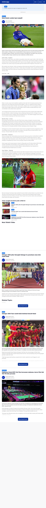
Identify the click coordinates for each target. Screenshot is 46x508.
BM (35, 1)
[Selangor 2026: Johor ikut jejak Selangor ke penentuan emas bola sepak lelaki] (6, 204)
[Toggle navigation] (44, 2)
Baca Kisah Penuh (23, 305)
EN (37, 1)
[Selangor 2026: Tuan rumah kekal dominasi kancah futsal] (6, 211)
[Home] (5, 2)
